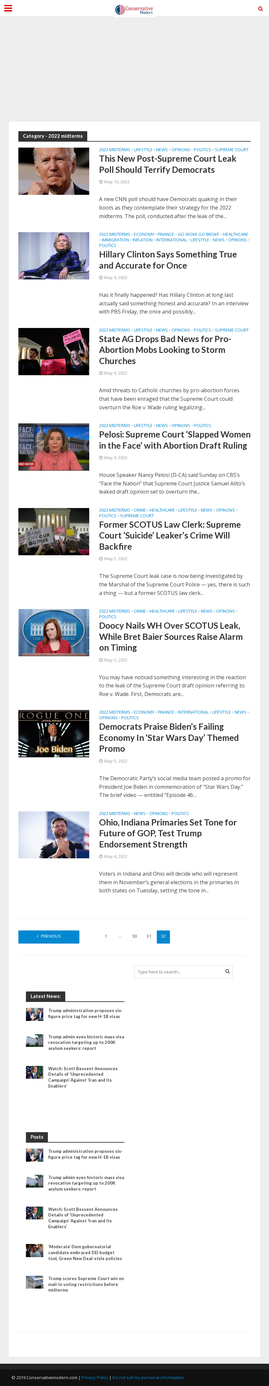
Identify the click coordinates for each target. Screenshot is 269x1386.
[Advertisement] (134, 69)
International (171, 240)
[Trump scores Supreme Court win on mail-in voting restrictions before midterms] (34, 1282)
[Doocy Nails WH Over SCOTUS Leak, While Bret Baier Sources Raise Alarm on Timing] (53, 632)
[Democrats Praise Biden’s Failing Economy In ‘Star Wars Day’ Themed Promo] (53, 733)
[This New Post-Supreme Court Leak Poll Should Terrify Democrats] (53, 170)
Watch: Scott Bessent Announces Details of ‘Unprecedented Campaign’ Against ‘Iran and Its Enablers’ (83, 1077)
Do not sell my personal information (148, 1377)
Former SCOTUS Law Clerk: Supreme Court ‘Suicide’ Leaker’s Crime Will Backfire (170, 535)
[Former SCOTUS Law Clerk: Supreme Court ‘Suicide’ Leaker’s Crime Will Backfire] (53, 531)
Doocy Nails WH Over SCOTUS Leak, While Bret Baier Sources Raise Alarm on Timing (171, 636)
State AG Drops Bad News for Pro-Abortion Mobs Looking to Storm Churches (165, 350)
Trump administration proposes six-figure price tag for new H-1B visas (85, 1013)
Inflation (143, 240)
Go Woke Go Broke (198, 234)
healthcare (235, 234)
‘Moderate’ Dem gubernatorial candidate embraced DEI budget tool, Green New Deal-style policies (85, 1252)
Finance (166, 234)
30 (134, 936)
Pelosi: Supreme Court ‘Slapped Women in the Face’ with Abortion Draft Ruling (175, 440)
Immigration (115, 240)
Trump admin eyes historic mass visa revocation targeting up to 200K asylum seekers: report (86, 1042)
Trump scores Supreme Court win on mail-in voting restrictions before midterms (86, 1284)
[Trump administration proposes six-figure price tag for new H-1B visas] (34, 1014)
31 (149, 936)
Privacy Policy (95, 1377)
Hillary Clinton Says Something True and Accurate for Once (168, 260)
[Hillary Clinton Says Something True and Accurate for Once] (53, 255)
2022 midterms (114, 150)
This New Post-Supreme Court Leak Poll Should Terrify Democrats (168, 164)
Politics (202, 150)
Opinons (181, 150)
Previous (51, 936)
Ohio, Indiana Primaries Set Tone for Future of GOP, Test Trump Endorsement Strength (168, 833)
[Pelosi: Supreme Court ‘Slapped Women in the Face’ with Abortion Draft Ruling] (53, 446)
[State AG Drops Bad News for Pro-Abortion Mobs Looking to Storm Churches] (53, 351)
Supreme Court (232, 150)
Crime (140, 510)
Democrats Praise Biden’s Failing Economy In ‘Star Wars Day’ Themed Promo (169, 737)
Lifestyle (143, 150)
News (162, 150)
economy (144, 234)
